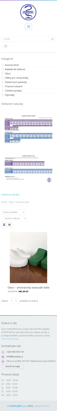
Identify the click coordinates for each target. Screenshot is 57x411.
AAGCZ (46, 406)
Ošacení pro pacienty (16, 82)
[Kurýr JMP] (28, 4)
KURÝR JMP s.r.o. (18, 406)
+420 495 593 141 (15, 351)
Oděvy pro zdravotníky (16, 77)
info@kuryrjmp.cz (14, 356)
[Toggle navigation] (28, 26)
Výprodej (9, 94)
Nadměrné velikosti (15, 69)
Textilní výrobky (13, 90)
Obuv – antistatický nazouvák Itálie (28, 287)
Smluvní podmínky (10, 338)
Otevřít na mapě (12, 366)
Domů (4, 202)
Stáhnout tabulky (10, 194)
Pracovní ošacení (13, 86)
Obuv (8, 73)
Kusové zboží (12, 64)
